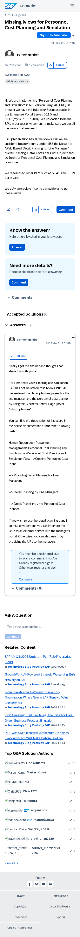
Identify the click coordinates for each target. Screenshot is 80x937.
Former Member (28, 54)
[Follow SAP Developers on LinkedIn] (50, 884)
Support (60, 917)
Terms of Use (60, 895)
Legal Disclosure (60, 906)
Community (28, 5)
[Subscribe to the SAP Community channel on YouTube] (43, 884)
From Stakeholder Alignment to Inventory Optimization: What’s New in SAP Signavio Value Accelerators (37, 697)
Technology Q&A (17, 15)
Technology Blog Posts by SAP (28, 666)
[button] (51, 65)
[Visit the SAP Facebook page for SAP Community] (29, 884)
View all (10, 863)
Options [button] (72, 35)
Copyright (20, 906)
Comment (66, 209)
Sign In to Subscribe (54, 35)
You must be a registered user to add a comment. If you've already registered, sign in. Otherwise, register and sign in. (39, 563)
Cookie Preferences (20, 927)
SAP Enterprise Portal (17, 81)
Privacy (20, 895)
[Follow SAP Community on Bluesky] (36, 884)
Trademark (20, 917)
